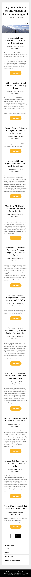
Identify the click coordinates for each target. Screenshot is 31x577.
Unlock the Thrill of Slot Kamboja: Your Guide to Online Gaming (15, 208)
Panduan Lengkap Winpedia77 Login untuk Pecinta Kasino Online (15, 330)
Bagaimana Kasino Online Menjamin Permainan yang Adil (15, 11)
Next (17, 536)
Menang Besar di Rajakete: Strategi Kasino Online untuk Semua (15, 130)
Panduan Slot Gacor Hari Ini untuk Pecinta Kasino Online (15, 463)
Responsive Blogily (11, 574)
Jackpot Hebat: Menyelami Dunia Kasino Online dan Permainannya (15, 375)
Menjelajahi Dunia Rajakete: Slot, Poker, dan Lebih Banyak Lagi (15, 163)
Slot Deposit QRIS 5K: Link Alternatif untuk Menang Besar (15, 85)
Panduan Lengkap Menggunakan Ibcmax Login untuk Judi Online (15, 297)
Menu (26, 23)
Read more (15, 73)
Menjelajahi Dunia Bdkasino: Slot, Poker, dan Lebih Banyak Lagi (15, 40)
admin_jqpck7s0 (15, 48)
